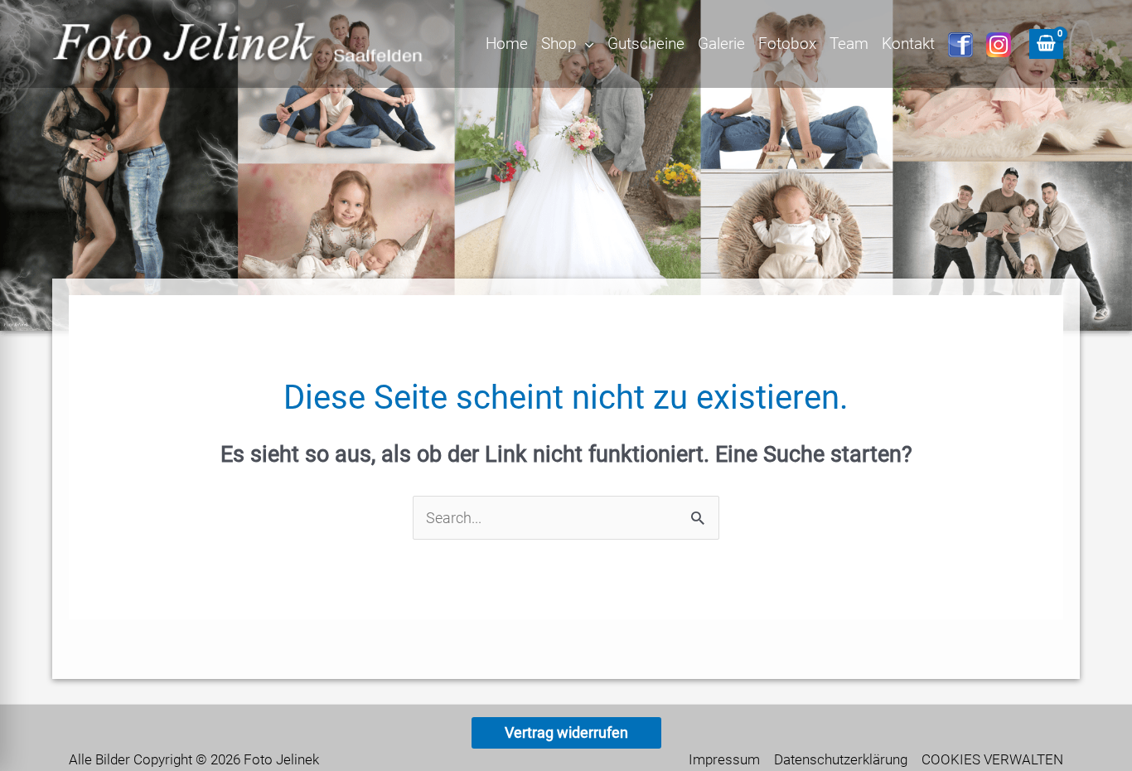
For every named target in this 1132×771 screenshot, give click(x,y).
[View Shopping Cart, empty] (1046, 44)
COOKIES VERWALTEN (992, 759)
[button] (585, 44)
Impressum (724, 759)
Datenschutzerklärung (840, 759)
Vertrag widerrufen (566, 732)
